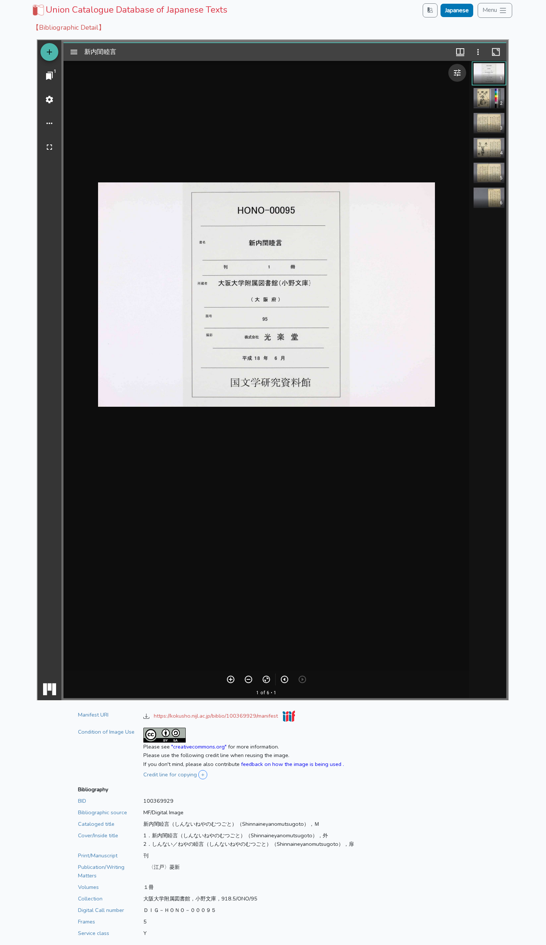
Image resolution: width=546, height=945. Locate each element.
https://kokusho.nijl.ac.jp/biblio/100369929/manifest (216, 716)
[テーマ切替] (430, 10)
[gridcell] (129, 10)
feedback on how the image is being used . (292, 764)
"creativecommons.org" (199, 746)
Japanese (457, 10)
